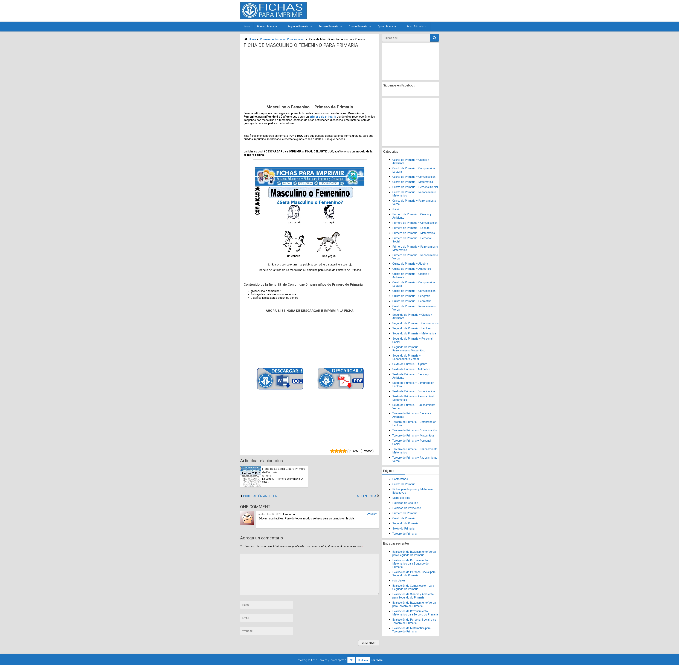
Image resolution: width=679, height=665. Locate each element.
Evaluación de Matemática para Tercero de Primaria (411, 629)
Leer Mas (376, 660)
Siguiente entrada (362, 496)
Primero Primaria (267, 26)
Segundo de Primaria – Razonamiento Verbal (406, 357)
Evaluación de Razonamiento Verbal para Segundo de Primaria (414, 553)
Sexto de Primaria (403, 528)
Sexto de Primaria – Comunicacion (413, 391)
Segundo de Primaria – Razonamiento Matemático (408, 348)
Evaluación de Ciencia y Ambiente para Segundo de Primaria (413, 595)
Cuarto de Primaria (403, 484)
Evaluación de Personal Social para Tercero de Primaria (414, 621)
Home (252, 39)
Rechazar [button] (363, 660)
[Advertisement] (373, 11)
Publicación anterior (260, 496)
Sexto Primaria (415, 26)
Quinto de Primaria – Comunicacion (414, 291)
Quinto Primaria (387, 26)
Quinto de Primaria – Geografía (411, 296)
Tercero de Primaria (404, 533)
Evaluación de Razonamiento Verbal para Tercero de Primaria (414, 604)
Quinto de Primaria (403, 518)
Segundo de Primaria (405, 523)
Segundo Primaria (298, 26)
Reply (373, 514)
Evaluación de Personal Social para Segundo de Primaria (414, 573)
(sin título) (398, 580)
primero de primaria (322, 116)
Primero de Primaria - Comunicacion (282, 39)
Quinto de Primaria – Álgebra (410, 263)
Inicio (247, 26)
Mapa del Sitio (401, 497)
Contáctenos (400, 479)
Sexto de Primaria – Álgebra (409, 364)
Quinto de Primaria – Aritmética (411, 268)
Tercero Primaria (328, 26)
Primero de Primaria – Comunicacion (414, 222)
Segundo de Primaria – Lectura (411, 328)
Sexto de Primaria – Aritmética (411, 369)
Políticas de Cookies (405, 503)
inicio (395, 209)
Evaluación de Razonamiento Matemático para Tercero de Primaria (415, 612)
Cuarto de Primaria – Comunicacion (414, 176)
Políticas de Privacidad (406, 508)
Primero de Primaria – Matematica (413, 233)
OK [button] (351, 660)
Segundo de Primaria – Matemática (414, 333)
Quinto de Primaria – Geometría (411, 301)
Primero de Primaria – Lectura (411, 228)
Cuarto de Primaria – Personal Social (415, 187)
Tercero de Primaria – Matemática (413, 435)
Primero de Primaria (404, 513)
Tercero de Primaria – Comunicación (414, 430)
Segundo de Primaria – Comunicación (415, 323)
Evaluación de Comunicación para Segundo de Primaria (413, 587)
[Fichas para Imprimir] (273, 18)
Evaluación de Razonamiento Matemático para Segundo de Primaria (410, 564)
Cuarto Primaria (358, 26)
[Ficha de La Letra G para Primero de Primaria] (250, 486)
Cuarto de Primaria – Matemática (412, 182)
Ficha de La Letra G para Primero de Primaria (284, 470)
